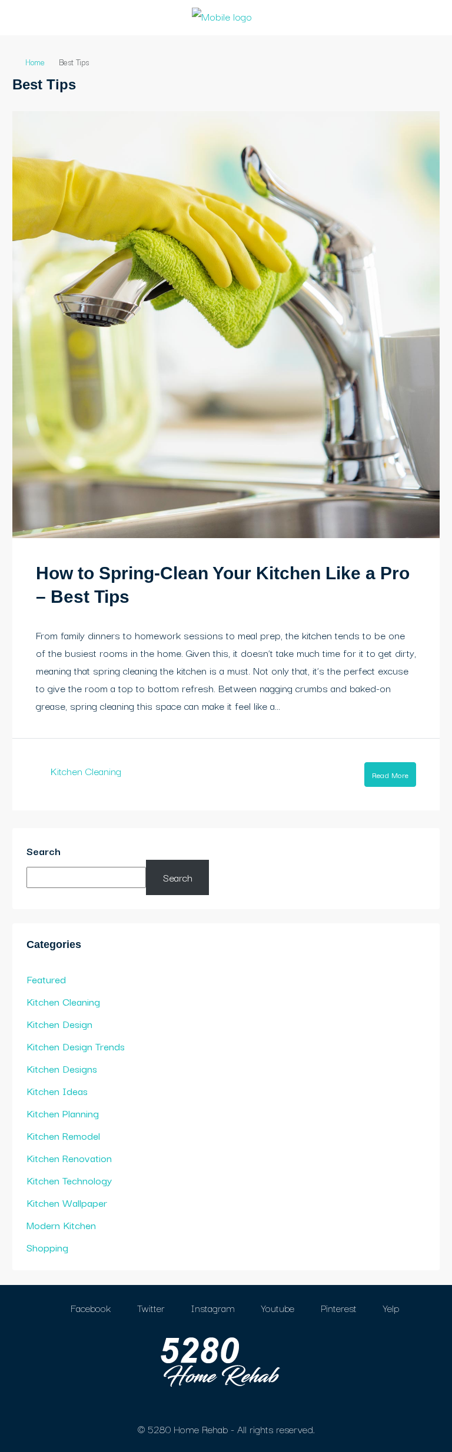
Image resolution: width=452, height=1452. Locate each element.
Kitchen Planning (62, 1113)
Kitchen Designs (61, 1068)
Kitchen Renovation (69, 1158)
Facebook (89, 1308)
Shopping (47, 1247)
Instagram (211, 1308)
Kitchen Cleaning (86, 771)
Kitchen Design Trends (75, 1046)
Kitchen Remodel (63, 1135)
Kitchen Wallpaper (66, 1202)
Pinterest (337, 1308)
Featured (46, 979)
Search (43, 851)
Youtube (276, 1308)
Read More (390, 774)
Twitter (149, 1308)
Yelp (389, 1308)
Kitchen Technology (69, 1180)
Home (35, 61)
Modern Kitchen (61, 1225)
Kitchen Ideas (57, 1091)
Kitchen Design (59, 1024)
